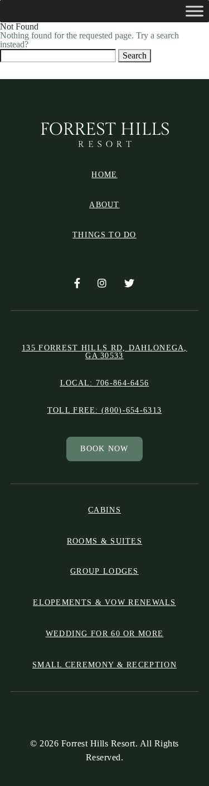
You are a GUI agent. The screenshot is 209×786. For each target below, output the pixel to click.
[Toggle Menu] (194, 11)
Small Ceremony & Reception (104, 665)
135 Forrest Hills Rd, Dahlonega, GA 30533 (104, 352)
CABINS (104, 510)
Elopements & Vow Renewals (104, 602)
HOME (104, 175)
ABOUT (104, 205)
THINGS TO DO (104, 235)
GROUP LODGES (104, 571)
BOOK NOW (104, 449)
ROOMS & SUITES (104, 541)
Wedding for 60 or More (105, 633)
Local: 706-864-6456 (104, 383)
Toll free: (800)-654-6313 (104, 410)
